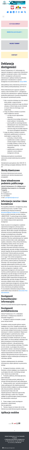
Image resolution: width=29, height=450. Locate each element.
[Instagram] (18, 12)
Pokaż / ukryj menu (3, 16)
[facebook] (16, 12)
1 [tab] (14, 430)
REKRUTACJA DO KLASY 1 (14, 32)
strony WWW (23, 81)
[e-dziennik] (13, 12)
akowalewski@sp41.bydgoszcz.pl (10, 212)
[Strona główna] (7, 12)
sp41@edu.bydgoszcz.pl (12, 197)
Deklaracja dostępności (9, 448)
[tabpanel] (14, 423)
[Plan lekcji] (10, 12)
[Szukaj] (25, 12)
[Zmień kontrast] (22, 12)
